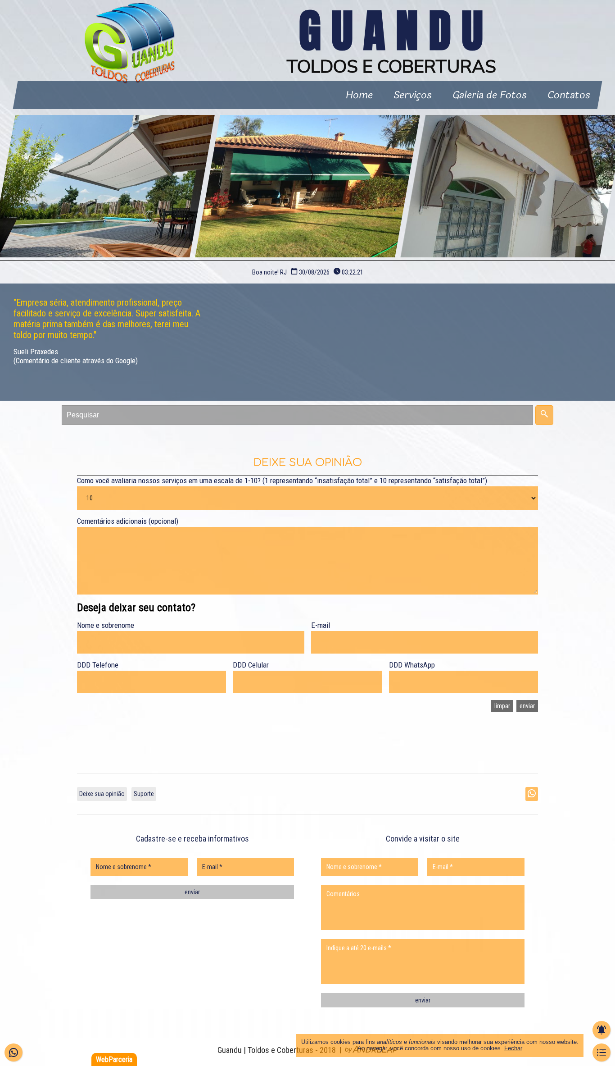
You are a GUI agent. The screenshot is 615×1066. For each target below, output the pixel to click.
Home (360, 95)
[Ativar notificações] (601, 1030)
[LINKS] (601, 1052)
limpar (502, 705)
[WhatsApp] (14, 1052)
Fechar (513, 1048)
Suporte (144, 793)
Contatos (569, 95)
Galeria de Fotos (490, 95)
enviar (527, 705)
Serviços (413, 95)
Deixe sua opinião (102, 793)
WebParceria (114, 1059)
